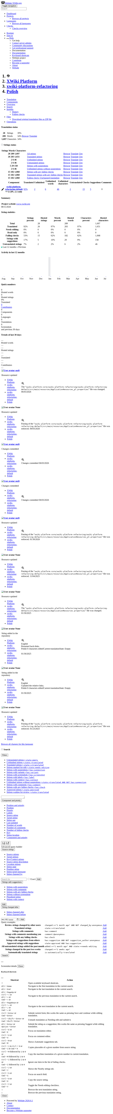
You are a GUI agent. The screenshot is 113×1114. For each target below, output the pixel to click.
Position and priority (15, 805)
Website (15, 68)
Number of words (14, 825)
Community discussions (22, 45)
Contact (10, 1105)
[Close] (2, 961)
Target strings (12, 857)
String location (13, 835)
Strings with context (15, 899)
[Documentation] (2, 145)
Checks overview (19, 28)
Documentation (18, 53)
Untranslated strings (35, 163)
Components (12, 102)
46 (58, 189)
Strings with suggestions (37, 166)
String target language (16, 872)
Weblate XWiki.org (13, 3)
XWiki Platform (22, 81)
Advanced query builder (11, 847)
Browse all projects (20, 18)
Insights (10, 109)
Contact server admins (21, 43)
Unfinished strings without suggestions (44, 169)
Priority (10, 810)
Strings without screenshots (18, 894)
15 (84, 189)
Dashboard (11, 13)
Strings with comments (16, 889)
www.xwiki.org (23, 204)
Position (10, 808)
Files (9, 117)
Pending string (13, 869)
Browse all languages (21, 23)
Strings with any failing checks (40, 172)
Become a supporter (20, 63)
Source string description (17, 862)
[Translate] (3, 190)
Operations (11, 122)
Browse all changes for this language (17, 744)
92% (26, 189)
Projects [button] (10, 16)
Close (20, 966)
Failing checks (18, 114)
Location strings (14, 864)
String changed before (16, 914)
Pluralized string (14, 897)
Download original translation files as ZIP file (32, 119)
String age (11, 820)
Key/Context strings (15, 859)
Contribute (16, 60)
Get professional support (22, 48)
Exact (33, 879)
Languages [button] (11, 21)
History (15, 112)
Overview (11, 104)
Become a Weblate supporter (19, 1110)
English (24, 644)
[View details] (23, 384)
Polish (12, 91)
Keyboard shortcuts (20, 55)
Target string (12, 818)
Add (38, 879)
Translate (33, 136)
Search (10, 107)
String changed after (15, 912)
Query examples (8, 922)
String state (11, 867)
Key (8, 832)
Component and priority (17, 837)
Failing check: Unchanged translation (43, 178)
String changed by (14, 874)
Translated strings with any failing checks (45, 175)
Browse (25, 136)
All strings (31, 153)
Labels (9, 813)
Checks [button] (10, 26)
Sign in (10, 35)
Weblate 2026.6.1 (25, 1100)
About (15, 65)
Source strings (13, 854)
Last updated (12, 823)
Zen (81, 153)
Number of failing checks (18, 830)
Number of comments (16, 827)
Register (10, 33)
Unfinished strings (35, 160)
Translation (11, 99)
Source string (12, 815)
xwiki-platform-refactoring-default (14, 188)
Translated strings (34, 157)
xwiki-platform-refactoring (32, 86)
